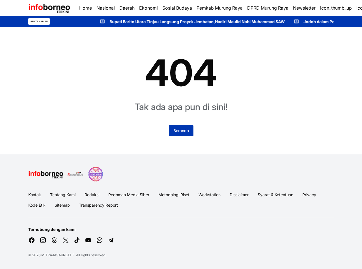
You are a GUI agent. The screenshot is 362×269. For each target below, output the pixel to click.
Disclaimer (239, 194)
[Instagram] (43, 240)
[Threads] (54, 240)
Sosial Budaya (177, 8)
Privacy (309, 194)
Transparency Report (98, 205)
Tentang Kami (63, 194)
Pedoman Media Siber (128, 194)
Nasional (105, 8)
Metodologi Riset (173, 194)
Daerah (127, 8)
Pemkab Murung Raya (220, 8)
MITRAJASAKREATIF (57, 255)
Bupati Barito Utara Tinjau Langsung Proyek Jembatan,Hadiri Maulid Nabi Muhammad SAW (191, 21)
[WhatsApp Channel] (99, 240)
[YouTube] (88, 240)
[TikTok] (77, 240)
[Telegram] (110, 240)
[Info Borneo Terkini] (49, 8)
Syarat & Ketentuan (275, 194)
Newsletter (304, 8)
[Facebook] (31, 240)
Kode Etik (37, 205)
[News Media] (95, 174)
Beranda (181, 130)
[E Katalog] (75, 174)
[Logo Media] (45, 174)
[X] (65, 240)
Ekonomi (148, 8)
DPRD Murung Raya (267, 8)
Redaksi (92, 194)
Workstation (210, 194)
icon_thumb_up (336, 8)
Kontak (34, 194)
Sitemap (62, 205)
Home (85, 8)
